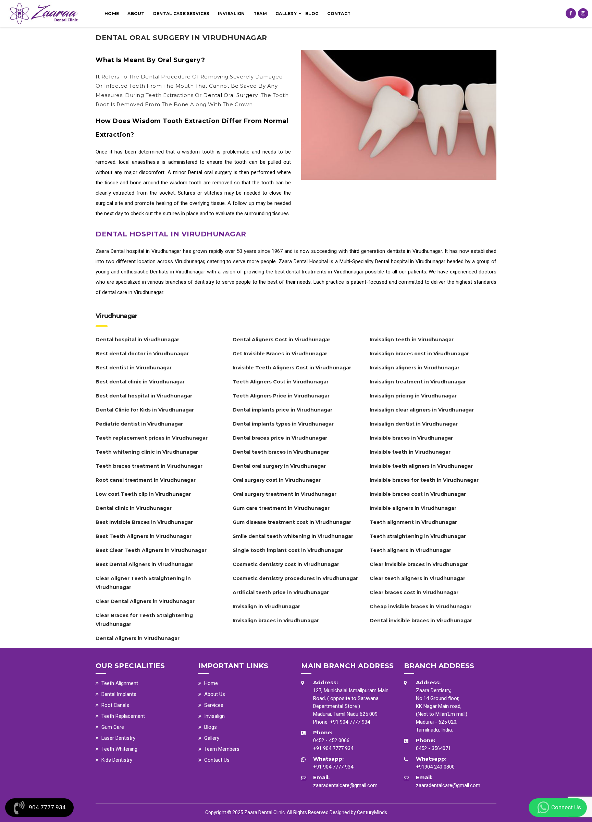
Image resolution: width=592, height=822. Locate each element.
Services (213, 705)
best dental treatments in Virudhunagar (319, 272)
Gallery (286, 13)
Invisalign (231, 13)
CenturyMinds (372, 812)
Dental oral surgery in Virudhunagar (181, 38)
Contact (338, 13)
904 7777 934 (47, 807)
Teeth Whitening (119, 749)
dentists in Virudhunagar (414, 251)
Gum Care (112, 727)
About (136, 13)
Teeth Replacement (123, 716)
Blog (312, 13)
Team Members (221, 749)
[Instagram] (583, 13)
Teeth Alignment (119, 683)
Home (111, 13)
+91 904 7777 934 (350, 722)
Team (260, 13)
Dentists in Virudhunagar (178, 272)
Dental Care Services (181, 13)
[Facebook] (570, 13)
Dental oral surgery (231, 95)
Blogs (210, 727)
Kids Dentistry (116, 760)
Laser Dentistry (118, 738)
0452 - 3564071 (433, 748)
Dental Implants (118, 694)
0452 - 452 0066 (331, 740)
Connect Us (566, 807)
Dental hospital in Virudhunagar (146, 251)
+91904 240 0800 (435, 767)
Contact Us (217, 760)
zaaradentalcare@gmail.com (345, 785)
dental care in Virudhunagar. (133, 292)
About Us (214, 694)
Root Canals (115, 705)
